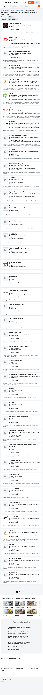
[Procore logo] (7, 2)
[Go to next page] (26, 592)
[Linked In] (1, 679)
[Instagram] (7, 679)
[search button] (39, 6)
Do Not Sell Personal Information (6, 688)
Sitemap (2, 690)
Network (15, 2)
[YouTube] (10, 679)
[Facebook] (3, 679)
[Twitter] (5, 679)
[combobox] (30, 6)
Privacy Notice (3, 683)
